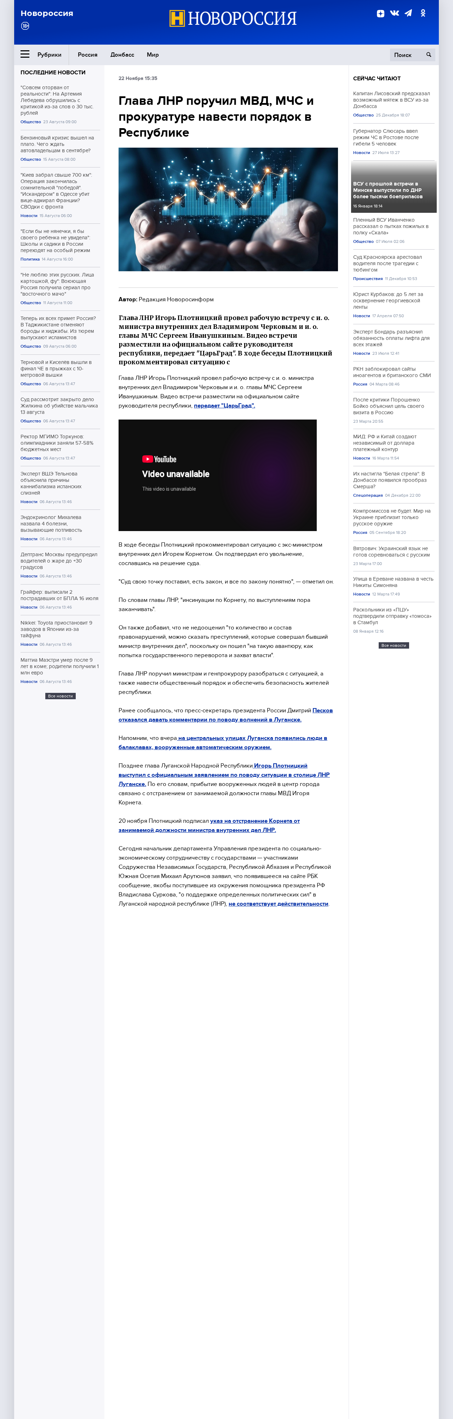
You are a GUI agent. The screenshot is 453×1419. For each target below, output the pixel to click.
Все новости (60, 696)
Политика (30, 259)
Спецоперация (368, 495)
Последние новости (53, 72)
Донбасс (122, 54)
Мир (153, 54)
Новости (29, 215)
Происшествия (368, 279)
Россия (88, 54)
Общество (31, 122)
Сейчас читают (377, 78)
